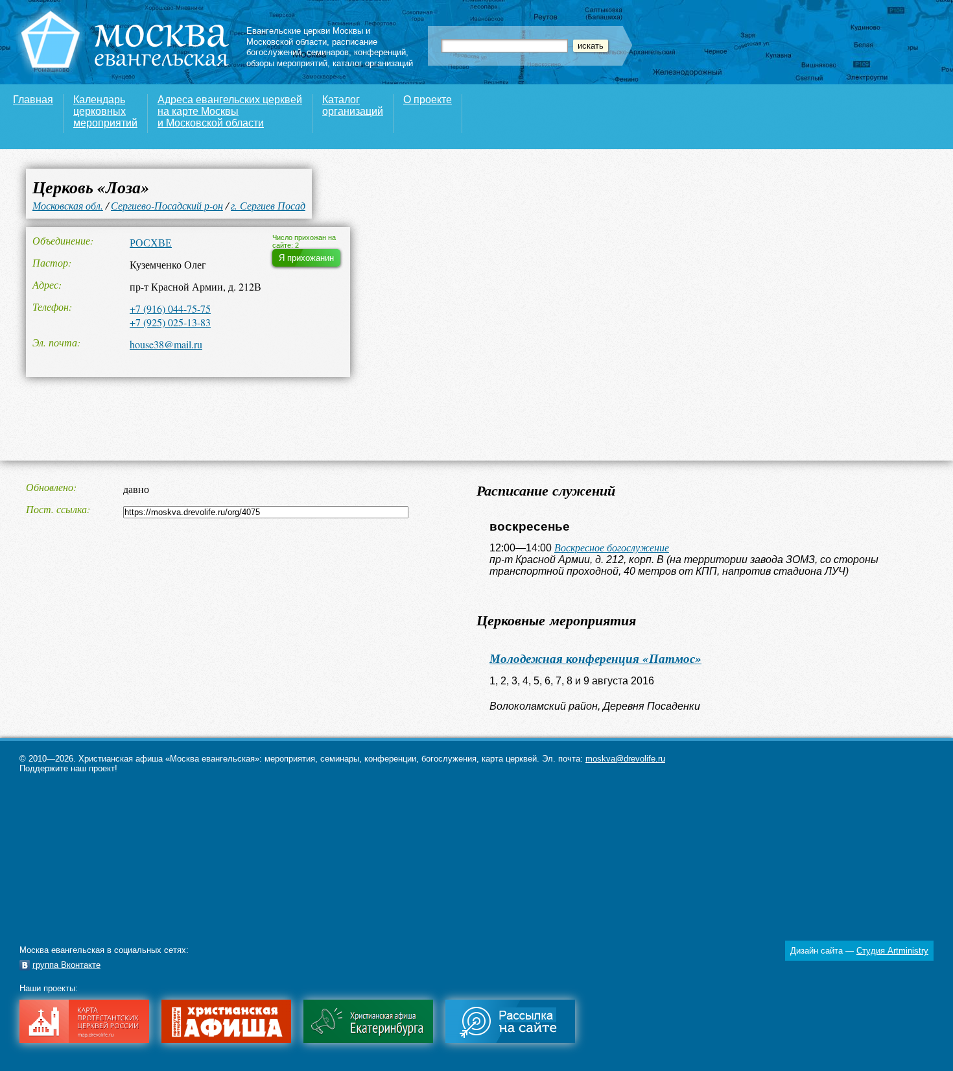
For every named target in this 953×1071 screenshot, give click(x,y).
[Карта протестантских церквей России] (84, 1040)
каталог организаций (373, 63)
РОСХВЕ (151, 242)
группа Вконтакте (66, 965)
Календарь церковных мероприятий (105, 111)
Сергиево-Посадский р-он (167, 205)
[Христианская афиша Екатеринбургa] (368, 1040)
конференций (380, 52)
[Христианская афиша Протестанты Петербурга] (226, 1040)
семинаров (328, 52)
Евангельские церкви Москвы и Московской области (308, 36)
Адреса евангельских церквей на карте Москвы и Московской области (230, 111)
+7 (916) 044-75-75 (170, 308)
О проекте (427, 99)
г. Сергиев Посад (268, 205)
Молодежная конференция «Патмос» (595, 658)
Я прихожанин (306, 258)
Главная (33, 99)
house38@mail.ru (166, 344)
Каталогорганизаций (352, 105)
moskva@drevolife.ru (625, 759)
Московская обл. (67, 205)
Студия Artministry (892, 951)
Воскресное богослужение (611, 547)
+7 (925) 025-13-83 (170, 322)
